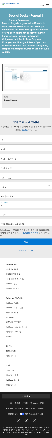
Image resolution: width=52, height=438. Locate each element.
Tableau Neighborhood (16, 327)
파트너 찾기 (11, 351)
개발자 (25, 403)
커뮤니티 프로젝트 (14, 322)
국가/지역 (4, 202)
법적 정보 (9, 408)
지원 (8, 365)
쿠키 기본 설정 (13, 414)
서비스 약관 (19, 408)
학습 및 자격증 (12, 375)
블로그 (17, 403)
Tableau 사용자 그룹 (15, 308)
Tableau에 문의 (12, 288)
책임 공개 (41, 408)
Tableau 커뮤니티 (14, 298)
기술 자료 (10, 370)
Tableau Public (12, 303)
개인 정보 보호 (30, 408)
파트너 (9, 346)
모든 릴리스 (11, 384)
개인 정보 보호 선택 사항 (34, 414)
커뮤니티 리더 (12, 312)
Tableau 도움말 (12, 380)
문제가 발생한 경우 (26, 250)
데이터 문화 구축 (13, 274)
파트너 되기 (11, 356)
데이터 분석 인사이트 (15, 279)
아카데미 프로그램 (14, 331)
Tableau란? (11, 264)
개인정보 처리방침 (30, 233)
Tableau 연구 (11, 283)
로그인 (25, 129)
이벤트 (9, 336)
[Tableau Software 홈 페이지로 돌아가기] (11, 2)
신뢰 (10, 403)
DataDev (10, 317)
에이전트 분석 (12, 269)
